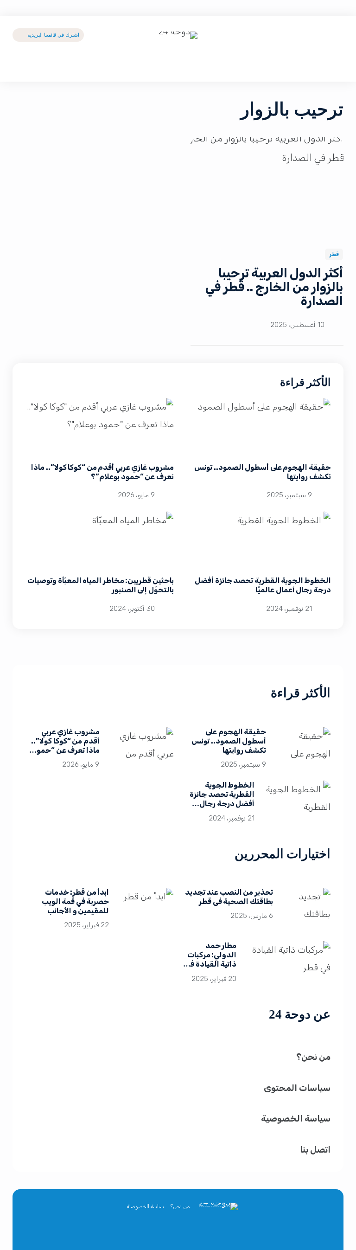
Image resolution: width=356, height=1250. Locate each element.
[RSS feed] (146, 1229)
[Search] (336, 65)
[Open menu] (20, 65)
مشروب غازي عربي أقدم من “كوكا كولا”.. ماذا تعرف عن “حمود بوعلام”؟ (102, 472)
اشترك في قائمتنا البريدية (54, 35)
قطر (334, 254)
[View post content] (267, 186)
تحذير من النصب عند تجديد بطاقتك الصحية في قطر (229, 897)
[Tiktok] (297, 34)
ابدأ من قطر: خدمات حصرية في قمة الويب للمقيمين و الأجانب (75, 901)
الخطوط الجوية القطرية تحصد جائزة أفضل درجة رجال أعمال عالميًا (263, 585)
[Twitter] (336, 34)
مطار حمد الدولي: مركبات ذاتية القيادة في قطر (210, 959)
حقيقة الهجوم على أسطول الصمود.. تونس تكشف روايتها (228, 741)
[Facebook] (316, 34)
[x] (209, 1229)
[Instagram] (167, 1229)
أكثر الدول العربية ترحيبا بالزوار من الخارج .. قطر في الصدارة (274, 287)
